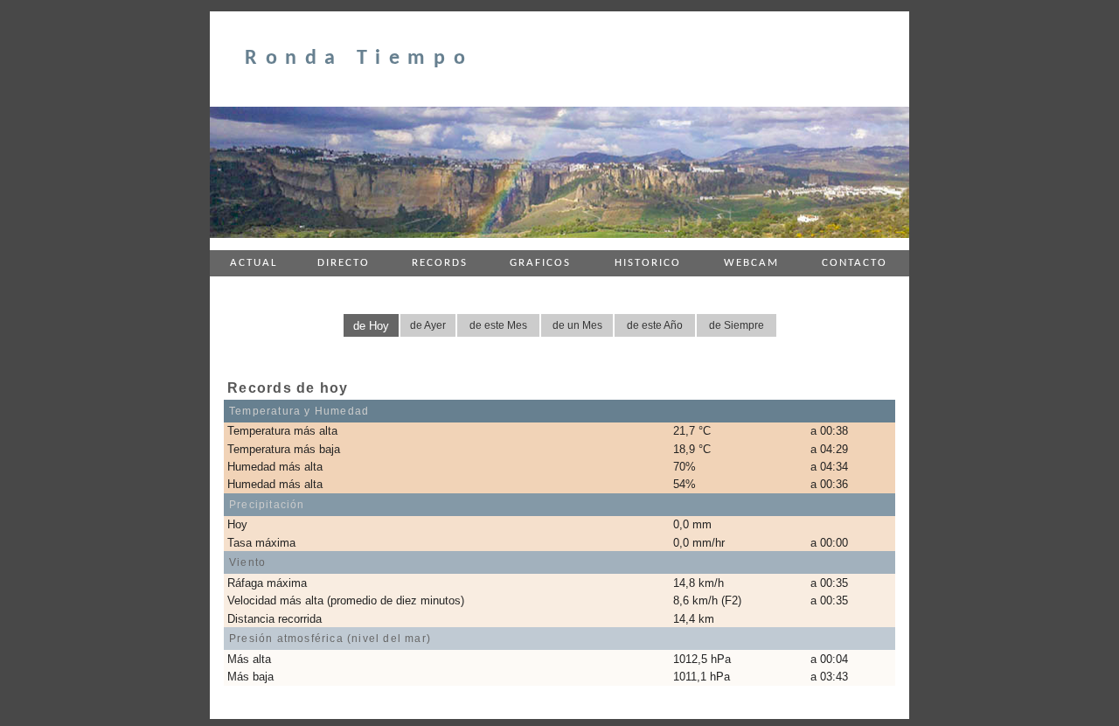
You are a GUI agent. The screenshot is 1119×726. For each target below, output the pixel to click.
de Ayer (428, 325)
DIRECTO (343, 263)
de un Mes (577, 325)
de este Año (655, 325)
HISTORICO (648, 263)
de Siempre (736, 325)
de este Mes (498, 325)
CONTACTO (854, 263)
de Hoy (371, 325)
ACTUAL (253, 263)
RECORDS (440, 263)
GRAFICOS (540, 263)
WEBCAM (751, 263)
